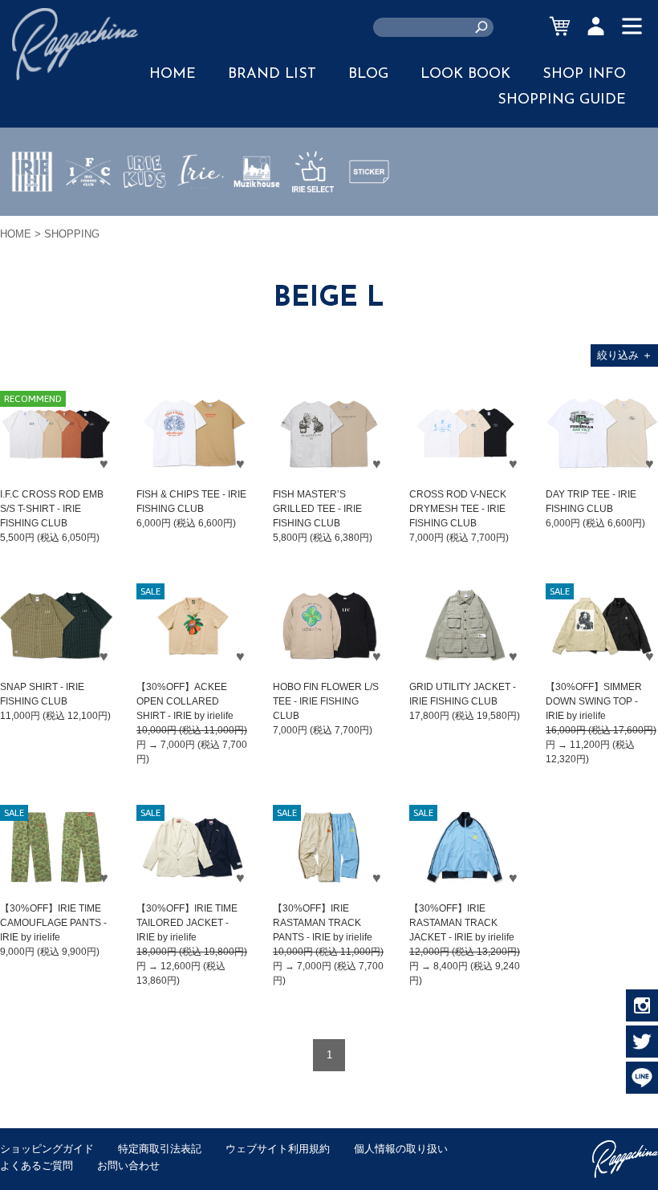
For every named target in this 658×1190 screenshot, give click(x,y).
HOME (172, 74)
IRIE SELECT (313, 219)
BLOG (368, 74)
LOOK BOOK (465, 74)
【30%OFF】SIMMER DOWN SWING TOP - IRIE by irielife (594, 701)
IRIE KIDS (145, 219)
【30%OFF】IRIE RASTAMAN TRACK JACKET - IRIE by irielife (461, 923)
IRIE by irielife (32, 219)
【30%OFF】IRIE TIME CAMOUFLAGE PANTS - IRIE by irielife (53, 923)
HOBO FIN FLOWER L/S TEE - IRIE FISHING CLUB (326, 701)
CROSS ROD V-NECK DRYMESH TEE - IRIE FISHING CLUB (457, 509)
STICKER (369, 209)
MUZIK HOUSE (257, 219)
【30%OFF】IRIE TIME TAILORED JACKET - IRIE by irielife (187, 923)
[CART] (560, 26)
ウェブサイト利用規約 (277, 1149)
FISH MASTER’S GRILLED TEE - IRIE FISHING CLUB (317, 509)
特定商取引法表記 (159, 1149)
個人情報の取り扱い (401, 1149)
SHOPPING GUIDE (562, 100)
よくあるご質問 (36, 1166)
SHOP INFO (584, 74)
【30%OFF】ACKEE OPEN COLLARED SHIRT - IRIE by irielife (185, 701)
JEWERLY (201, 209)
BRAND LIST (272, 74)
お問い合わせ (128, 1166)
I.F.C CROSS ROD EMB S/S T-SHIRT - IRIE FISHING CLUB (52, 509)
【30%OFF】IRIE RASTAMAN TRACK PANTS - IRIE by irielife (322, 923)
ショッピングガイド (47, 1149)
